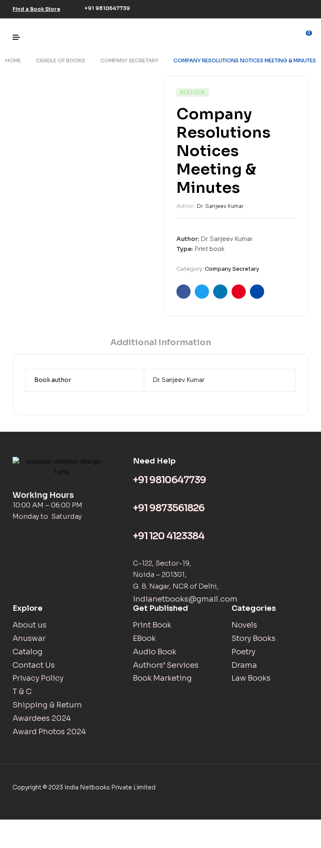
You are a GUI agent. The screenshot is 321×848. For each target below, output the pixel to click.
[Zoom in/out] (94, 827)
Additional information (160, 342)
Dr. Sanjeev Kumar (220, 206)
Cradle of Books (60, 60)
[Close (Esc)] (13, 827)
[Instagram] (278, 8)
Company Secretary (129, 60)
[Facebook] (253, 8)
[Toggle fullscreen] (67, 827)
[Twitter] (266, 8)
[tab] (161, 345)
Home (13, 60)
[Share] (40, 827)
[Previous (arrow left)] (13, 841)
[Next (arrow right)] (40, 841)
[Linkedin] (291, 8)
